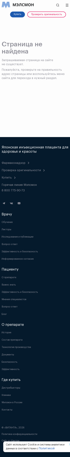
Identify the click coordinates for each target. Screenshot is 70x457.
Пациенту (10, 269)
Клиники (6, 395)
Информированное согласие (18, 259)
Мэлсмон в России (12, 402)
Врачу (7, 214)
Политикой (47, 448)
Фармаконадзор (13, 162)
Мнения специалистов (14, 299)
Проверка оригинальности (21, 170)
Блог (4, 314)
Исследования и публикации (17, 237)
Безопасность (9, 362)
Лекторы (6, 229)
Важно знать (9, 285)
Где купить (11, 380)
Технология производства (16, 347)
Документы (8, 355)
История (6, 332)
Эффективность (11, 369)
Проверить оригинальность (46, 14)
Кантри (15, 441)
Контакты (7, 410)
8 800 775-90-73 (13, 190)
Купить (17, 14)
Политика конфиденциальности (19, 434)
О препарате (9, 277)
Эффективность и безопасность (20, 252)
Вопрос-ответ (10, 244)
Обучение (7, 222)
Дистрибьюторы (11, 388)
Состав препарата (12, 340)
